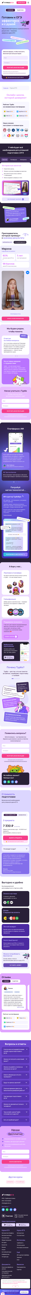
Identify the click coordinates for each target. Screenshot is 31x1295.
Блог (18, 1259)
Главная (5, 88)
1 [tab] (14, 356)
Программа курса (15, 314)
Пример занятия (9, 636)
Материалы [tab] (23, 159)
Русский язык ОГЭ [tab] (20, 242)
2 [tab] (15, 356)
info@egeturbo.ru (6, 1203)
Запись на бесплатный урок (15, 318)
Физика (4, 1247)
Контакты (5, 1206)
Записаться (21, 2)
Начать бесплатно (15, 1162)
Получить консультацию (15, 67)
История (4, 1242)
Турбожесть (20, 1243)
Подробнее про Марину (8, 251)
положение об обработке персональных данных (14, 73)
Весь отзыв (20, 1007)
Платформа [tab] (13, 159)
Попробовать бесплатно (14, 554)
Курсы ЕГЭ (5, 1230)
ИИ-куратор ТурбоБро (23, 1255)
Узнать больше (7, 515)
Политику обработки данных (19, 1282)
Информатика (5, 1254)
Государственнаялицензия (23, 1216)
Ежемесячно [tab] (22, 815)
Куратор (19, 1269)
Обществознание (6, 1240)
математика (10, 1182)
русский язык (20, 1182)
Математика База (6, 1235)
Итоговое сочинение (22, 1247)
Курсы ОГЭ (21, 1230)
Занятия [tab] (4, 159)
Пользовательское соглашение (10, 1283)
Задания (19, 1257)
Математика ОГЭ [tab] (7, 242)
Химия (3, 1249)
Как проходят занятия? (14, 199)
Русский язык (5, 1238)
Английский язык (6, 1252)
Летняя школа (21, 1245)
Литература (5, 1256)
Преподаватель (21, 1267)
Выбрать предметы (15, 838)
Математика (20, 1233)
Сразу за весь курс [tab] (10, 815)
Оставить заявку (15, 965)
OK (15, 1286)
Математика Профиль (8, 1233)
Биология (4, 1245)
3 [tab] (17, 356)
